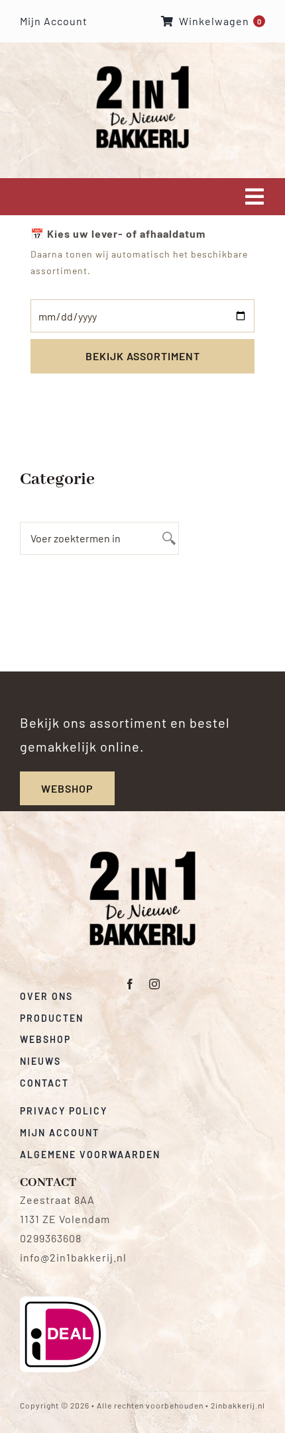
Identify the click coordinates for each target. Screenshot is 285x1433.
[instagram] (154, 984)
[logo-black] (142, 856)
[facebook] (130, 984)
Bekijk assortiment (143, 356)
